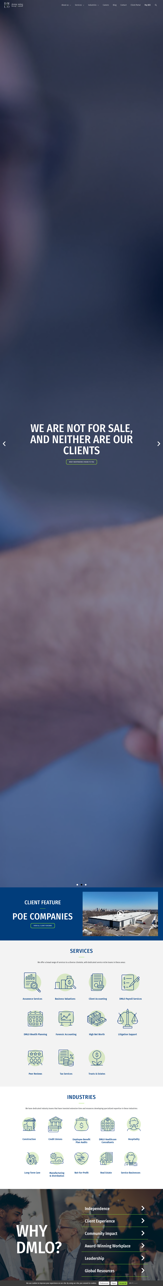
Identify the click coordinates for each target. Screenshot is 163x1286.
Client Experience (100, 1221)
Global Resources (99, 1270)
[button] (156, 5)
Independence (97, 1208)
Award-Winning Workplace (108, 1245)
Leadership (94, 1258)
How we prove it (81, 456)
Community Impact (101, 1233)
